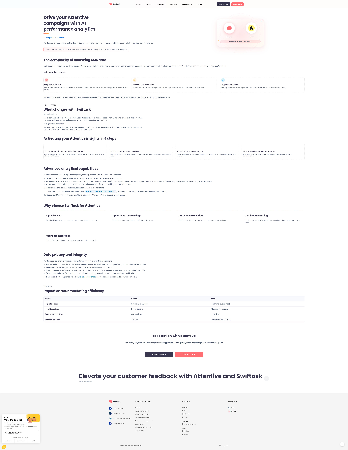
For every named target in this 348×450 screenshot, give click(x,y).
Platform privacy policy (142, 418)
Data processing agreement (144, 421)
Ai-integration (49, 38)
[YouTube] (227, 445)
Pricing (199, 4)
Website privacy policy (142, 414)
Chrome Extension (190, 424)
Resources (173, 4)
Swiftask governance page (88, 277)
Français (233, 408)
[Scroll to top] (342, 444)
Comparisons (187, 4)
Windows (187, 414)
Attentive (60, 38)
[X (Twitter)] (224, 445)
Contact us (138, 408)
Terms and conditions (142, 411)
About (138, 4)
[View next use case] (266, 378)
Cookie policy (139, 424)
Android (186, 431)
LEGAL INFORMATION (142, 402)
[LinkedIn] (220, 445)
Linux (185, 417)
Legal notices (139, 431)
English (233, 411)
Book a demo (223, 4)
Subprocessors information (143, 427)
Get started (237, 4)
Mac (185, 410)
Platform (149, 4)
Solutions (160, 4)
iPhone (186, 434)
